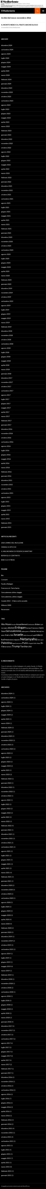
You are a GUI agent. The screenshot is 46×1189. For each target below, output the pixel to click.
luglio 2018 (5, 352)
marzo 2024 (5, 75)
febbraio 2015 (6, 523)
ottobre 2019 (6, 297)
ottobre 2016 (6, 438)
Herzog (38, 631)
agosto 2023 (5, 105)
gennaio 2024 (6, 84)
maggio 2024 (6, 67)
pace (42, 640)
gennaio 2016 (6, 476)
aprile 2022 (5, 169)
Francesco (35, 628)
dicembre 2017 (6, 378)
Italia (24, 635)
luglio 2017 (5, 399)
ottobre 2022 (6, 148)
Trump (16, 646)
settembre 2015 (7, 493)
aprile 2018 (5, 365)
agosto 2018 (5, 348)
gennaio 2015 (6, 527)
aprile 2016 (5, 463)
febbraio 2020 (6, 280)
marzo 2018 (5, 369)
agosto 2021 (5, 203)
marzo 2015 (5, 519)
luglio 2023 (5, 109)
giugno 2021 (5, 212)
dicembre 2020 (6, 237)
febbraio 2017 (6, 421)
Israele (18, 634)
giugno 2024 (5, 62)
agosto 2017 (5, 395)
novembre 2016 (7, 433)
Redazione (16, 27)
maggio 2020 (6, 267)
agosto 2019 (5, 305)
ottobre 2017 (6, 386)
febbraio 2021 (6, 229)
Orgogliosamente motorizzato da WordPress (15, 1186)
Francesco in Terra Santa (10, 588)
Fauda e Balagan (7, 584)
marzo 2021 (5, 224)
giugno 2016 (5, 455)
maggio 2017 (6, 408)
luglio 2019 (5, 310)
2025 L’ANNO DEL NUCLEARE (12, 543)
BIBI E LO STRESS (8, 560)
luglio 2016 (5, 450)
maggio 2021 (6, 216)
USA (30, 646)
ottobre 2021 (6, 195)
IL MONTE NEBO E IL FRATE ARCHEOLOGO (19, 25)
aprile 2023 (5, 122)
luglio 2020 (5, 259)
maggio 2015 (6, 510)
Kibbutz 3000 (6, 605)
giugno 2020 (5, 263)
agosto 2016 (5, 446)
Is (9, 635)
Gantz (41, 628)
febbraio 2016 (6, 472)
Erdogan (20, 627)
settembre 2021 (7, 199)
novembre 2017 (7, 382)
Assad (18, 624)
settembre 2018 (7, 344)
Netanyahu (28, 639)
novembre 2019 (7, 293)
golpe (23, 631)
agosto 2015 (5, 497)
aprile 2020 (5, 271)
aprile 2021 (5, 220)
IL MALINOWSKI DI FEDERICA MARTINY (16, 551)
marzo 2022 (5, 173)
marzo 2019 (5, 323)
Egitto (5, 628)
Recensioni (5, 609)
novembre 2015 (7, 485)
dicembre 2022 (6, 139)
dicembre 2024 (6, 45)
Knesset (29, 635)
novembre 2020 (7, 241)
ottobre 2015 (6, 489)
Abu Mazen (6, 624)
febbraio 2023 (6, 131)
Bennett (25, 624)
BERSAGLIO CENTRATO (10, 556)
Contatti (4, 580)
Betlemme (31, 624)
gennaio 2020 (6, 284)
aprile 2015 (5, 514)
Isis (11, 635)
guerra (27, 631)
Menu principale (43, 11)
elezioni (11, 628)
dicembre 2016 (6, 429)
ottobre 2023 (6, 96)
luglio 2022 (5, 156)
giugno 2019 (5, 314)
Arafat (14, 624)
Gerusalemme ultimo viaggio (11, 592)
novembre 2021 (7, 190)
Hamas (33, 631)
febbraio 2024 (6, 79)
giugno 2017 (5, 404)
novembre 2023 (7, 92)
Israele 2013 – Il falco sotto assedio (14, 601)
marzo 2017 (5, 416)
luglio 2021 (5, 207)
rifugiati (30, 643)
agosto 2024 (5, 54)
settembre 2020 (7, 250)
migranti (17, 640)
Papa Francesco (17, 643)
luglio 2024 (5, 58)
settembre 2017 (7, 391)
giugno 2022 (5, 160)
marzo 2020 (5, 276)
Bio (2, 575)
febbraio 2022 (6, 178)
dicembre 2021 (6, 186)
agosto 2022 (5, 152)
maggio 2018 (6, 361)
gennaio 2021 (6, 233)
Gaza (3, 631)
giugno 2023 (5, 114)
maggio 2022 (6, 165)
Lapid (34, 635)
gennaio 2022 (6, 182)
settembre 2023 (7, 101)
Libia (39, 635)
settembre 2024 (7, 50)
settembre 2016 (7, 442)
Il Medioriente (8, 10)
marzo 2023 (5, 126)
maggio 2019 (6, 318)
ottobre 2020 (6, 246)
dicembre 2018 (6, 331)
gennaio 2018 (6, 374)
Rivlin (35, 643)
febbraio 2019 (6, 327)
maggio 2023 (6, 118)
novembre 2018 (7, 335)
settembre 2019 (7, 301)
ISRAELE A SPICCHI (8, 547)
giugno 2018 (5, 357)
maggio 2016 (6, 459)
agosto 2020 (5, 254)
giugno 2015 (5, 506)
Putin (25, 642)
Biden (37, 624)
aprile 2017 (5, 412)
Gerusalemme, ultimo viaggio (11, 597)
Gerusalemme (13, 630)
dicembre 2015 (6, 480)
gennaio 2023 (6, 135)
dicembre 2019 (6, 288)
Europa (28, 628)
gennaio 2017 (6, 425)
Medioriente (9, 640)
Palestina (6, 642)
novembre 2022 (7, 143)
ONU (39, 640)
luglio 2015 (5, 502)
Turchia (23, 646)
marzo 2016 (5, 468)
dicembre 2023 (6, 88)
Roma (38, 643)
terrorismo (7, 647)
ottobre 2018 (6, 340)
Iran (7, 635)
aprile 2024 (5, 71)
